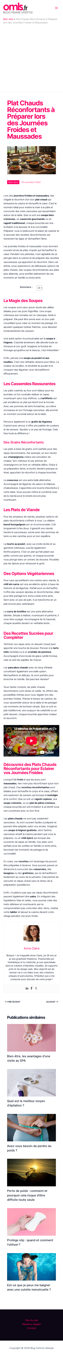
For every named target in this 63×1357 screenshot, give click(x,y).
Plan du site (31, 1320)
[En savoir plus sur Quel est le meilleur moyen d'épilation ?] (31, 1082)
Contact (31, 1328)
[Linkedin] (27, 988)
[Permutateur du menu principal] (56, 8)
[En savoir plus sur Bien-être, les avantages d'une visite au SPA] (31, 1037)
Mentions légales (31, 1324)
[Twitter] (36, 988)
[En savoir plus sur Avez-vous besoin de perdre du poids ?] (31, 1127)
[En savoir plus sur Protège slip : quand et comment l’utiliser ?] (31, 1221)
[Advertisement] (31, 57)
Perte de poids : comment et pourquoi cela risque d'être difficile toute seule (27, 1195)
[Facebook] (31, 988)
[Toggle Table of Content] (38, 288)
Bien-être (8, 19)
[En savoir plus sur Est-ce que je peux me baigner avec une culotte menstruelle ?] (31, 1266)
